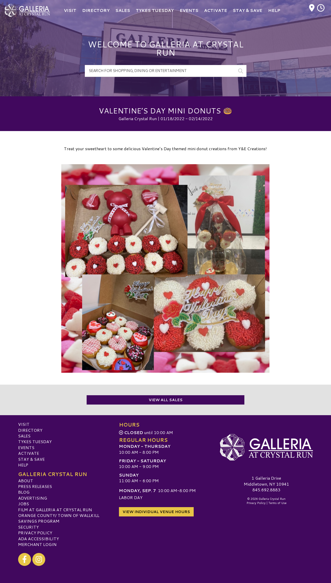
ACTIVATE (28, 453)
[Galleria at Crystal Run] (266, 447)
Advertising (32, 498)
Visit (23, 424)
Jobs (23, 504)
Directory (30, 430)
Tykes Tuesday (35, 441)
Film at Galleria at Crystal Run (55, 510)
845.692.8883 (266, 490)
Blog (23, 492)
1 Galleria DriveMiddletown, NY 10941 (266, 481)
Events (26, 447)
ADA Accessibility (38, 539)
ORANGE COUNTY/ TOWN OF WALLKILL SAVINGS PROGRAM (58, 518)
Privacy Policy (35, 533)
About (25, 481)
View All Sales (166, 399)
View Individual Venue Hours (156, 511)
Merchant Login (37, 544)
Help (23, 465)
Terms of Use (277, 503)
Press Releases (35, 486)
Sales (24, 436)
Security (28, 527)
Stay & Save (31, 459)
